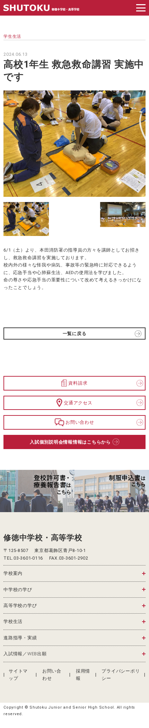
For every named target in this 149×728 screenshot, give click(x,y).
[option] (37, 491)
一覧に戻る (75, 333)
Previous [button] (8, 491)
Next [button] (141, 491)
